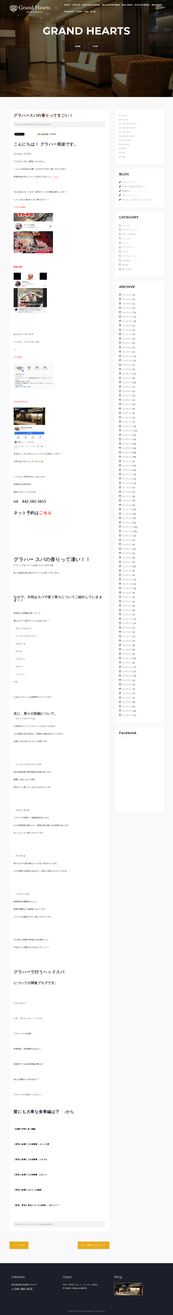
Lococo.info (100, 1311)
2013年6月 (127, 693)
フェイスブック (20, 402)
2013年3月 (127, 706)
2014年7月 (127, 636)
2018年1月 (127, 470)
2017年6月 (127, 501)
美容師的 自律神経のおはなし (27, 1049)
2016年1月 (127, 575)
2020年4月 (127, 387)
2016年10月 (127, 536)
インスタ (17, 357)
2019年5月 (127, 404)
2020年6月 (127, 378)
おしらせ (27, 1224)
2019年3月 (127, 413)
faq (86, 12)
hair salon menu (91, 5)
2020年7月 (127, 374)
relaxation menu (111, 5)
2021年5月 (127, 343)
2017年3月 (127, 514)
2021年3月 (127, 352)
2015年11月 (127, 584)
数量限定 (126, 191)
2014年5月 (127, 645)
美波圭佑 (49, 1224)
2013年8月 (127, 685)
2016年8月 (127, 544)
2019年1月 (127, 422)
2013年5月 (127, 698)
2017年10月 (127, 483)
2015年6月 (127, 601)
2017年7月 (127, 496)
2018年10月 (127, 431)
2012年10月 (127, 715)
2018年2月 (127, 466)
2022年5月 (127, 299)
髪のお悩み (127, 269)
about (67, 5)
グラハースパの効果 (22, 1033)
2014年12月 (127, 619)
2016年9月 (127, 540)
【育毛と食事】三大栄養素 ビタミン (30, 1175)
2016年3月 (127, 566)
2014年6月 (127, 641)
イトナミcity (19, 207)
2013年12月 (127, 667)
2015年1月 (127, 614)
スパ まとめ (19, 1245)
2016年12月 (127, 527)
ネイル (125, 243)
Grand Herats (87, 1311)
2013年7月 (127, 689)
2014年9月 (127, 628)
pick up (76, 5)
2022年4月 (127, 304)
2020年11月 (127, 360)
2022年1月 (127, 308)
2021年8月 (127, 330)
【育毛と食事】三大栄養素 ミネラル (30, 1159)
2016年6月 (127, 553)
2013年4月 (127, 702)
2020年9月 (127, 365)
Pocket (53, 134)
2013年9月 (127, 680)
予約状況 (126, 260)
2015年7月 (127, 597)
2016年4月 (127, 562)
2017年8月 (127, 492)
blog (93, 12)
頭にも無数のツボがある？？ (26, 1079)
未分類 (125, 265)
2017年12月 (127, 474)
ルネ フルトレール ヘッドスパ (28, 1018)
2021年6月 (127, 339)
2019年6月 (127, 400)
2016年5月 (127, 558)
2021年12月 (127, 312)
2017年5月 (127, 505)
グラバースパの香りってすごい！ (28, 1094)
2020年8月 (127, 369)
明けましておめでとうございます (137, 200)
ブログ (34, 1224)
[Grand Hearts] (29, 8)
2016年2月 (127, 571)
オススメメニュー (130, 230)
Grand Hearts (45, 124)
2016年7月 (127, 549)
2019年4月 (127, 409)
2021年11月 (127, 317)
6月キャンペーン (129, 182)
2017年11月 (127, 479)
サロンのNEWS (129, 234)
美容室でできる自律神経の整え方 (28, 1064)
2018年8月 (127, 439)
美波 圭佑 (18, 267)
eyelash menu (142, 5)
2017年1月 (127, 523)
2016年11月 (127, 531)
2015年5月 (127, 606)
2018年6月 (127, 448)
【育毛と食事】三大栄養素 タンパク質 (31, 1144)
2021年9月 (127, 325)
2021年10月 (127, 321)
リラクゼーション (130, 256)
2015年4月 (127, 610)
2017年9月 (127, 488)
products (69, 12)
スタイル (126, 238)
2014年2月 (127, 658)
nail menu (127, 5)
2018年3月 (127, 461)
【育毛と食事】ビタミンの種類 (27, 1190)
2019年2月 (127, 417)
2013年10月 (127, 676)
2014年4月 (127, 649)
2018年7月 (127, 444)
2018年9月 (127, 435)
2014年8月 (127, 632)
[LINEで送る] (43, 134)
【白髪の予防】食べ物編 (24, 1129)
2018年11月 (127, 426)
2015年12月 (127, 579)
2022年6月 (127, 295)
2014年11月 (127, 623)
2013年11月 (127, 671)
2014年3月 (127, 654)
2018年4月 (127, 457)
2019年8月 (127, 391)
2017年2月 (127, 518)
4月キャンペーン (129, 195)
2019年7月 (127, 395)
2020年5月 (127, 382)
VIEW (95, 46)
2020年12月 (127, 356)
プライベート (128, 247)
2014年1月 (127, 663)
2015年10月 (127, 588)
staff (79, 12)
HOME (77, 46)
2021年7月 (127, 334)
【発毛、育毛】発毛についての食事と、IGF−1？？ (36, 1205)
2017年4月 (127, 509)
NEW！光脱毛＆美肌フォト (134, 186)
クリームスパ (19, 1003)
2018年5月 (127, 452)
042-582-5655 (23, 1289)
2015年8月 (127, 593)
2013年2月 (127, 711)
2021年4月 (127, 347)
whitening (157, 5)
